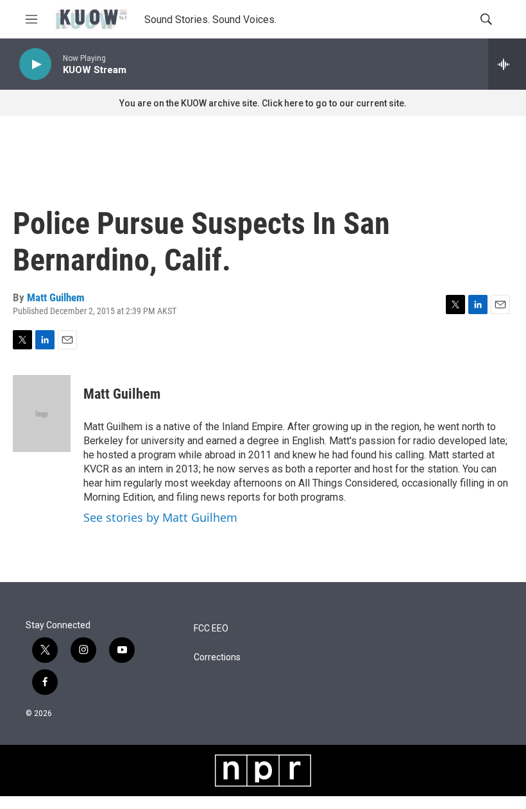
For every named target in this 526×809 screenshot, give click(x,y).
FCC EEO (211, 628)
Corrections (217, 657)
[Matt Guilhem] (42, 413)
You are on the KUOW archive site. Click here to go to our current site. (263, 103)
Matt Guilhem (56, 297)
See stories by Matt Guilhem (160, 517)
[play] (35, 64)
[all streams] (507, 64)
